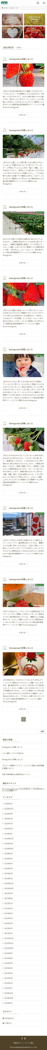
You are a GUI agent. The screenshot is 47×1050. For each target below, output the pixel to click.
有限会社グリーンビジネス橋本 (23, 1043)
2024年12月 (8, 838)
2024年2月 (8, 873)
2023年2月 (8, 928)
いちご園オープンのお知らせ (13, 753)
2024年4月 (8, 863)
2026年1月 (8, 803)
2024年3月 (8, 868)
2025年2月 (8, 828)
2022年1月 (8, 988)
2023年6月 (8, 908)
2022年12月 (8, 938)
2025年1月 (8, 833)
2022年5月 (8, 968)
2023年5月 (8, 913)
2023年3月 (8, 923)
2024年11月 (8, 843)
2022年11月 (8, 943)
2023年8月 (8, 898)
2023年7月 (8, 903)
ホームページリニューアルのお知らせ (16, 788)
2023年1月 (8, 933)
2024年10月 (8, 848)
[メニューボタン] (44, 3)
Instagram (9, 1018)
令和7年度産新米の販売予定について (16, 774)
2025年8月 (8, 813)
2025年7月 (8, 818)
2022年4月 (8, 973)
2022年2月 (8, 983)
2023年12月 (8, 883)
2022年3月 (8, 978)
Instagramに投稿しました (12, 747)
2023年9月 (8, 893)
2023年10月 (8, 888)
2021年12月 (8, 993)
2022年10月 (8, 948)
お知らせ (8, 1023)
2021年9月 (8, 1003)
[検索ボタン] (38, 3)
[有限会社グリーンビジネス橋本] (4, 3)
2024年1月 (8, 878)
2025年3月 (8, 823)
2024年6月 (8, 853)
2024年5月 (8, 858)
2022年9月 (8, 953)
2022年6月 (8, 963)
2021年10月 (8, 998)
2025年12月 (8, 808)
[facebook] (22, 1038)
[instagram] (25, 1038)
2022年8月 (8, 958)
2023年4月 (8, 918)
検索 (42, 731)
